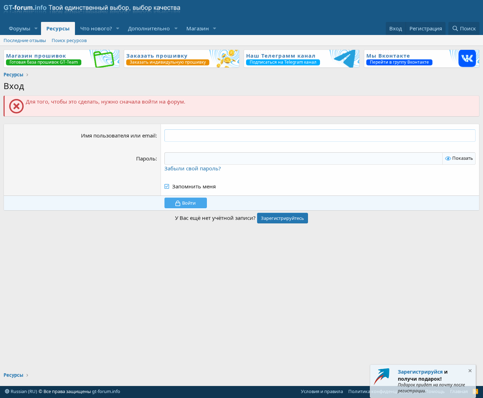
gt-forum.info (106, 391)
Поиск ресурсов (69, 40)
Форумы (19, 28)
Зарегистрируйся (420, 371)
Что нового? (96, 28)
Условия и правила (322, 391)
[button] (36, 28)
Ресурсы (58, 28)
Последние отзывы (25, 40)
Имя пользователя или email (118, 135)
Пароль (146, 158)
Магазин (197, 28)
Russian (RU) (23, 391)
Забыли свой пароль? (192, 168)
